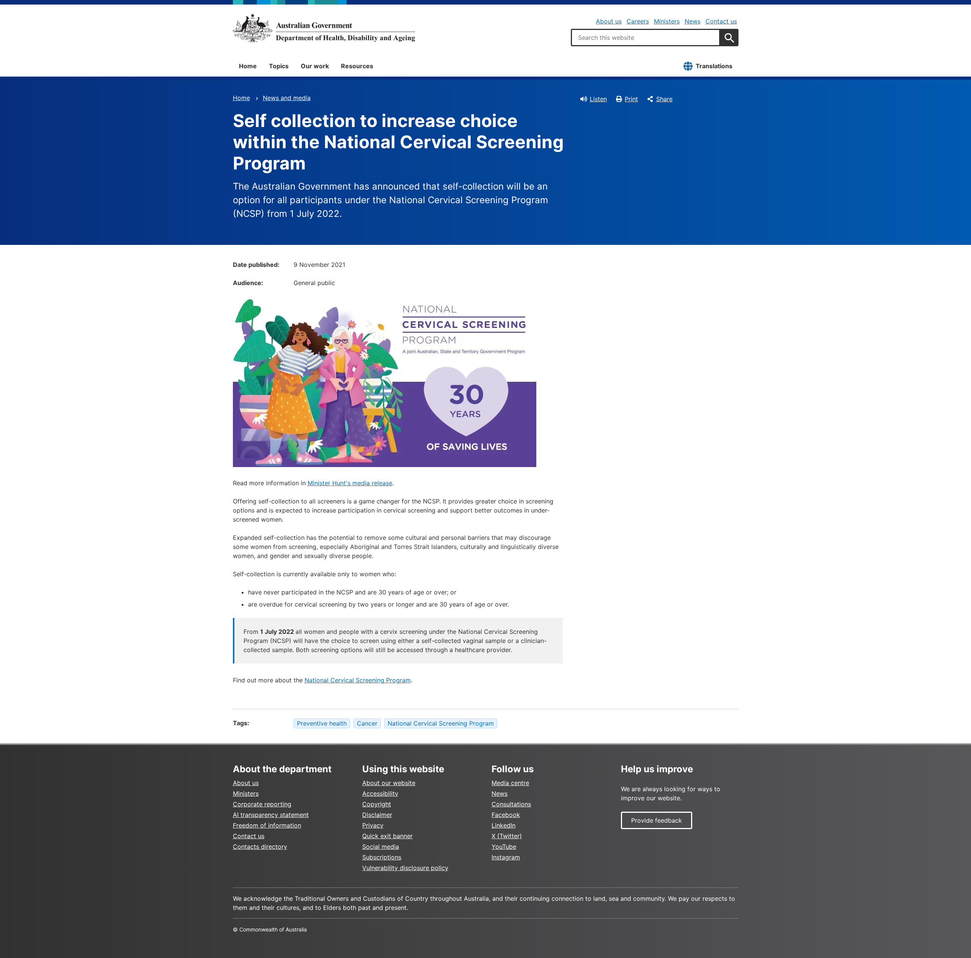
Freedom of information (267, 825)
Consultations (511, 804)
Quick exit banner (387, 836)
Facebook (506, 814)
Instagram (506, 857)
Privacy (372, 825)
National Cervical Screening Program (358, 680)
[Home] (324, 28)
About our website (388, 783)
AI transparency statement (271, 814)
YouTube (504, 846)
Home (248, 66)
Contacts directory (260, 846)
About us (609, 21)
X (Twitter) (507, 836)
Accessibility (380, 793)
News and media (287, 98)
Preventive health (322, 723)
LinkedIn (503, 825)
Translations (714, 66)
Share (664, 99)
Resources (357, 66)
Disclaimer (377, 814)
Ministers (667, 21)
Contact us (721, 21)
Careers (638, 21)
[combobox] (645, 37)
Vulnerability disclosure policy (405, 868)
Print (631, 99)
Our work (315, 66)
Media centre (510, 783)
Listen (598, 99)
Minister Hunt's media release (350, 483)
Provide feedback (656, 820)
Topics (279, 66)
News (693, 21)
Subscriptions (381, 857)
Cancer (367, 723)
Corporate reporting (262, 804)
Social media (380, 846)
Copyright (376, 804)
